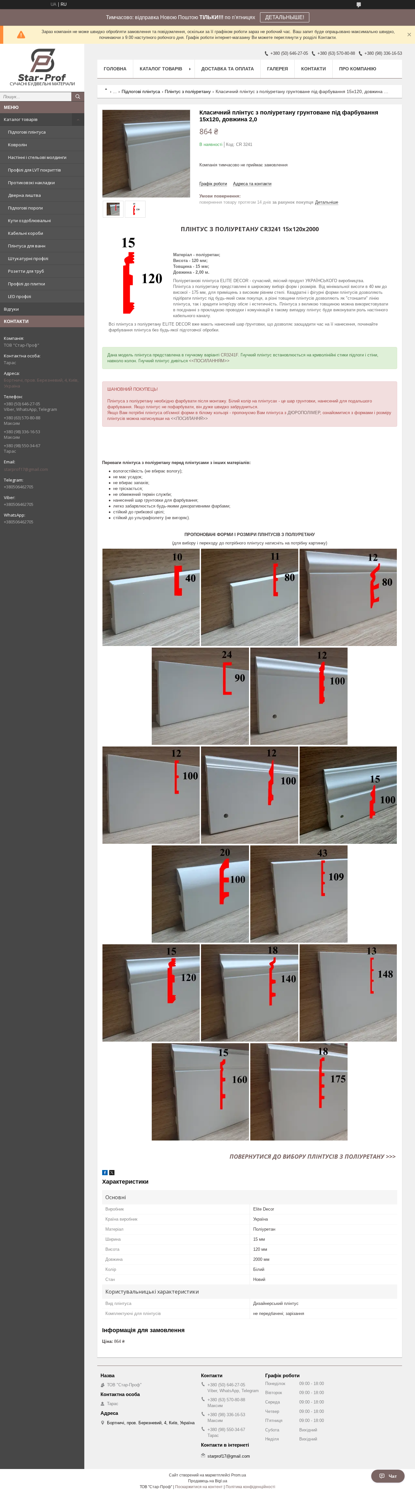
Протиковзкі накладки (31, 182)
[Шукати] (77, 97)
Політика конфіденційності (250, 1487)
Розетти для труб (26, 271)
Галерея (277, 68)
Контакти (313, 68)
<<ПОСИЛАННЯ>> (189, 418)
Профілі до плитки (26, 284)
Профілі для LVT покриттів (34, 170)
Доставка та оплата (227, 68)
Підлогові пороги (25, 208)
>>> (391, 1156)
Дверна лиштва (24, 195)
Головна (115, 68)
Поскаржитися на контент (199, 1487)
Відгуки (11, 309)
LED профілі (19, 296)
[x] (111, 1173)
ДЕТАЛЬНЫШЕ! (284, 17)
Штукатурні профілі (28, 258)
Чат (393, 1476)
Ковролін (17, 145)
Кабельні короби (25, 233)
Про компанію (357, 68)
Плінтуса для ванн (26, 246)
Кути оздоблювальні (29, 220)
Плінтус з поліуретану (188, 91)
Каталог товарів (21, 119)
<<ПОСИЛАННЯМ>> (209, 360)
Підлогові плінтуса (27, 132)
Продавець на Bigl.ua (207, 1481)
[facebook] (105, 1173)
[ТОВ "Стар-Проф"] (42, 65)
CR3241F (229, 354)
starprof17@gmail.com (26, 469)
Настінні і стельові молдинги (37, 157)
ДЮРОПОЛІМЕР (304, 412)
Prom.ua (238, 1475)
